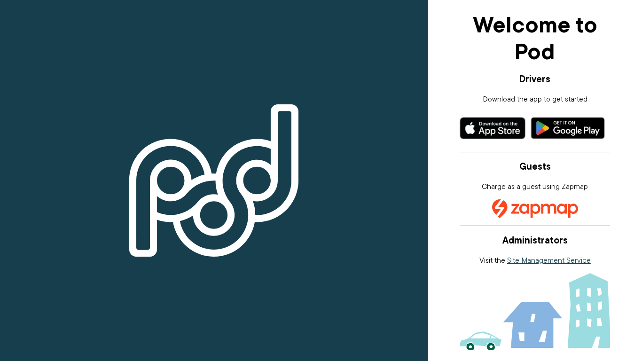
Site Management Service (549, 260)
